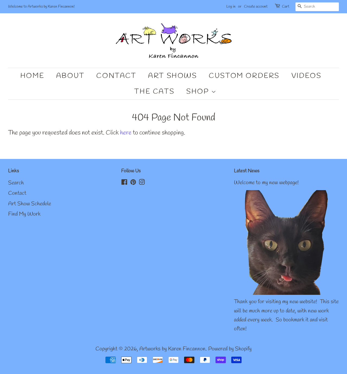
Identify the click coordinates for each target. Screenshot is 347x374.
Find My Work (24, 214)
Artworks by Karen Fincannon (172, 349)
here (125, 133)
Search (16, 183)
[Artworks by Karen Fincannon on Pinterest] (133, 183)
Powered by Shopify (230, 349)
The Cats (154, 91)
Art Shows (172, 76)
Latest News (246, 171)
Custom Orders (244, 76)
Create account (256, 6)
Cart (285, 6)
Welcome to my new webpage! (266, 182)
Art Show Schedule (29, 203)
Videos (306, 76)
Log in (231, 6)
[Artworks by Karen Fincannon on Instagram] (142, 183)
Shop (198, 91)
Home (32, 76)
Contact (116, 76)
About (70, 76)
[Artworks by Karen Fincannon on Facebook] (124, 183)
